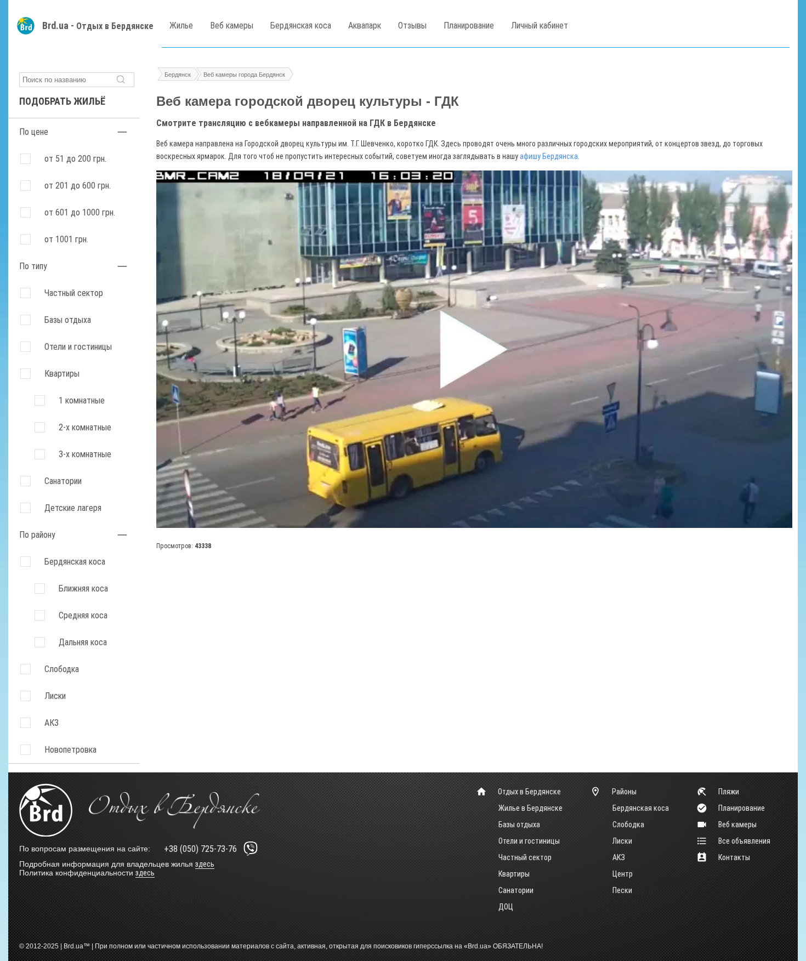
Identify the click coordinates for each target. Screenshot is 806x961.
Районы (624, 791)
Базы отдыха (67, 320)
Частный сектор (73, 293)
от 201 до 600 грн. (77, 185)
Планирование (469, 25)
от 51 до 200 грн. (75, 158)
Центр (622, 873)
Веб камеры (231, 25)
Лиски (622, 841)
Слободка (628, 824)
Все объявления (744, 841)
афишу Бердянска (549, 156)
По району (37, 535)
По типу (33, 266)
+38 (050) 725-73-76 (200, 849)
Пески (622, 890)
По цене (33, 132)
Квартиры (62, 373)
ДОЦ (505, 906)
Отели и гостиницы (78, 347)
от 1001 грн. (66, 239)
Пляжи (728, 791)
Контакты (734, 857)
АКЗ (618, 857)
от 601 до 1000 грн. (79, 212)
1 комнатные (82, 400)
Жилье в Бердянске (530, 808)
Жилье (181, 25)
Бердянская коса (300, 25)
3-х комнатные (85, 454)
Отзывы (412, 25)
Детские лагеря (72, 508)
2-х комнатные (85, 427)
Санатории (63, 481)
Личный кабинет (539, 25)
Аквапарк (364, 25)
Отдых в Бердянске (115, 26)
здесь (204, 864)
